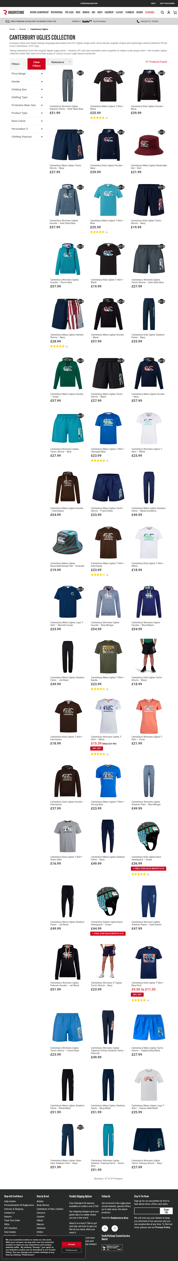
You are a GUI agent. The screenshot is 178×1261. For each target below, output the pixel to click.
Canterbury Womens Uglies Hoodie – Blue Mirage (105, 623)
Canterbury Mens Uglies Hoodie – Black (107, 336)
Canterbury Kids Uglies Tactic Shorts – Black (147, 678)
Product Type (19, 113)
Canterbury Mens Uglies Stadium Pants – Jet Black (67, 678)
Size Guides (10, 1232)
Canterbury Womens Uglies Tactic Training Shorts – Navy (147, 1162)
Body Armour (43, 1205)
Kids (93, 12)
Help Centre (10, 1201)
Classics (119, 12)
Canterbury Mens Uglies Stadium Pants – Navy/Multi (108, 1107)
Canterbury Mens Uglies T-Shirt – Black (107, 107)
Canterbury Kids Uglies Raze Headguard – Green (146, 858)
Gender (16, 81)
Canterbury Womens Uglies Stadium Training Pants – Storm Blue (107, 1163)
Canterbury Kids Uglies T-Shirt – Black (107, 281)
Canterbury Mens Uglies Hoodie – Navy (148, 395)
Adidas (40, 1201)
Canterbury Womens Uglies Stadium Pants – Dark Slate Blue (66, 107)
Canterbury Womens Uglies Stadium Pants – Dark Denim (146, 923)
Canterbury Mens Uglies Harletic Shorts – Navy (67, 336)
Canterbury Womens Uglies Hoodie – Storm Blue (64, 281)
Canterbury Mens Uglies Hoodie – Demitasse (66, 509)
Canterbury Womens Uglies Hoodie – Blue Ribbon (146, 623)
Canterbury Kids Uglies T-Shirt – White (148, 564)
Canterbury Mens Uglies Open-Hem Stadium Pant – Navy (66, 1162)
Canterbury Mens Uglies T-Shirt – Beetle (108, 678)
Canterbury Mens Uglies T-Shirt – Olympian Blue (108, 450)
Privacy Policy (162, 1227)
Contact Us (9, 1212)
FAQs (6, 1224)
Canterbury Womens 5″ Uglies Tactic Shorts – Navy (106, 984)
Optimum (41, 1228)
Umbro (40, 1232)
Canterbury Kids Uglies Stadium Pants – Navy (148, 336)
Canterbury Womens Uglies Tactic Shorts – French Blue (64, 1049)
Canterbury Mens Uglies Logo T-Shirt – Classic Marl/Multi (148, 1107)
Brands (139, 12)
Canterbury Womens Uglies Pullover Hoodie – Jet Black (64, 984)
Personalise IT (20, 128)
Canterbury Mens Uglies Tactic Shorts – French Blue (107, 509)
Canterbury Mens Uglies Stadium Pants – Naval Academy (149, 509)
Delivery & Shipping (13, 1209)
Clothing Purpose (22, 136)
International (57, 12)
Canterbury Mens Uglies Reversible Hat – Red (149, 166)
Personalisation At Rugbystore (19, 1205)
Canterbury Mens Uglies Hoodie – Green (66, 395)
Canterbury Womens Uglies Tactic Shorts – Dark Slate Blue (148, 281)
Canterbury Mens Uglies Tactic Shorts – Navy (65, 166)
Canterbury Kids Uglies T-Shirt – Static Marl (66, 858)
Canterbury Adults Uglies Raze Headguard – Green (107, 923)
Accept (71, 1244)
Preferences (71, 1250)
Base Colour (19, 121)
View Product (67, 121)
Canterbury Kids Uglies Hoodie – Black (148, 107)
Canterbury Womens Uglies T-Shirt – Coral (147, 738)
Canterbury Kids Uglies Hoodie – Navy (107, 166)
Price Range (19, 73)
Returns (8, 1216)
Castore (40, 1216)
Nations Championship (39, 12)
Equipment (109, 12)
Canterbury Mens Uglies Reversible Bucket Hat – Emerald (67, 564)
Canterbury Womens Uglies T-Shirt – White (147, 450)
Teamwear (129, 12)
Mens (78, 12)
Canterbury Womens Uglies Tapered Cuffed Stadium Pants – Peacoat (108, 1050)
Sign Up (166, 1211)
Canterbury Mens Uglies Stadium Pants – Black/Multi (67, 1107)
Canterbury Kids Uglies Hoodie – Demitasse (67, 803)
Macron (40, 1224)
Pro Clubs (69, 12)
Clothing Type (19, 97)
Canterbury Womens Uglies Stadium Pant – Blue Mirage (146, 803)
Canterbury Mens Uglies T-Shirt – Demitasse (108, 564)
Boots (99, 12)
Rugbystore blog (119, 1217)
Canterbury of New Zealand (50, 1209)
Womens (86, 12)
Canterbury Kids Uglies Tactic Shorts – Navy (146, 222)
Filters (15, 64)
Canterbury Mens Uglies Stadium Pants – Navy (108, 858)
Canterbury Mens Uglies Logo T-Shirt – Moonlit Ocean (67, 623)
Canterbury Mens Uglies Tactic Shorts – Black (107, 395)
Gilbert (40, 1220)
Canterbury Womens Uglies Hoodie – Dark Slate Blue (64, 222)
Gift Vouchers (10, 1228)
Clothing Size (19, 89)
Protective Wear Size (24, 105)
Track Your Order (12, 1220)
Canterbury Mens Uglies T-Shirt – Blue (107, 222)
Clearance (149, 12)
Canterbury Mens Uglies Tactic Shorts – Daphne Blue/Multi (147, 1049)
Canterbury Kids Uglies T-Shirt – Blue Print (148, 984)
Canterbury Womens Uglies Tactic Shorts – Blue (64, 450)
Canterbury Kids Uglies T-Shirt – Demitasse (66, 738)
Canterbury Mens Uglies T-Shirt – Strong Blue (108, 803)
